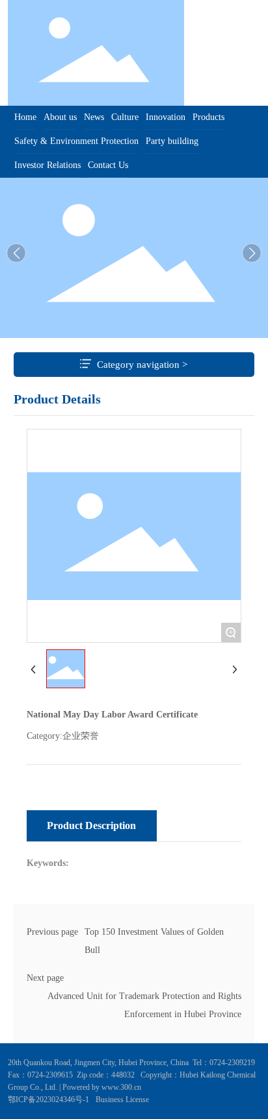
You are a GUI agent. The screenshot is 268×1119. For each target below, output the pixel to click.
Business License (122, 1099)
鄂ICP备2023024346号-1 (48, 1099)
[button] (251, 253)
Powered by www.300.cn (100, 1087)
